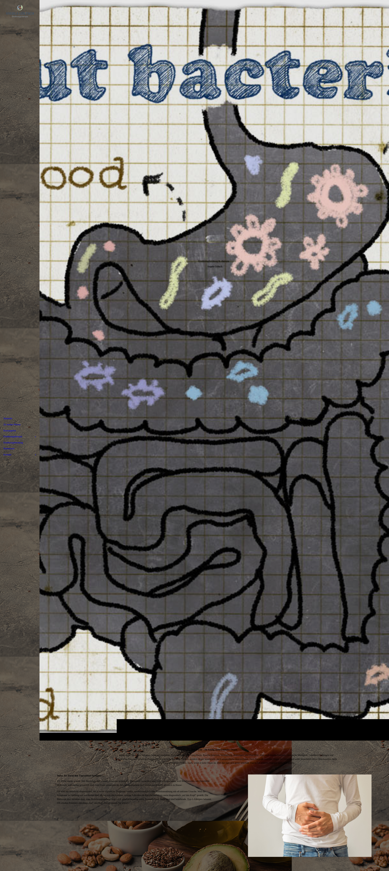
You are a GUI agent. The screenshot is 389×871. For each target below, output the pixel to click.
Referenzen (8, 448)
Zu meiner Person (12, 424)
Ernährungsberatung (13, 442)
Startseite (7, 418)
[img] (214, 370)
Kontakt (7, 454)
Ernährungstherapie (12, 436)
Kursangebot (9, 430)
